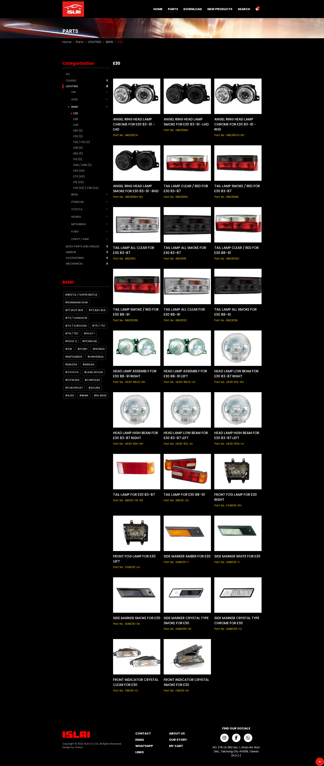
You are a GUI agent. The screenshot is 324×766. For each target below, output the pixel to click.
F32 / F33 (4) (81, 142)
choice (79, 747)
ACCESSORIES (75, 258)
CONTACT (143, 733)
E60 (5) (78, 153)
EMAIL (139, 740)
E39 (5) (78, 148)
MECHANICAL (74, 264)
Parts (80, 42)
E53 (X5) (79, 171)
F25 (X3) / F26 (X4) (86, 188)
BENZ (74, 194)
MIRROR (71, 252)
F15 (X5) (78, 182)
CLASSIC (71, 80)
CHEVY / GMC (80, 239)
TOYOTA (76, 209)
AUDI (74, 99)
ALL (68, 74)
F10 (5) (77, 159)
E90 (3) (78, 131)
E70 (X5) (79, 176)
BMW (109, 42)
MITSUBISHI (78, 224)
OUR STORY (178, 740)
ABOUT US (177, 733)
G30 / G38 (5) (82, 165)
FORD (75, 232)
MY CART (176, 746)
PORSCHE (77, 202)
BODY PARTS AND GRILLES (82, 246)
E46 (75, 125)
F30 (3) (78, 136)
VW (73, 92)
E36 (75, 119)
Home (66, 42)
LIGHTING (94, 42)
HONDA (76, 217)
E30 (75, 113)
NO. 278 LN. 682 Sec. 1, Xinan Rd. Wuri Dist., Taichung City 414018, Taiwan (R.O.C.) (236, 751)
